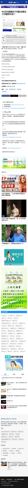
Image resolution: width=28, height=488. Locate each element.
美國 (20, 343)
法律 (17, 436)
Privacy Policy (3, 481)
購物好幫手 (5, 348)
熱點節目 (4, 91)
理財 (14, 439)
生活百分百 (13, 343)
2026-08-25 (4, 222)
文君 (4, 330)
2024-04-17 (4, 17)
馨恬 (10, 351)
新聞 (4, 436)
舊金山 (4, 346)
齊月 (23, 351)
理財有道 (22, 341)
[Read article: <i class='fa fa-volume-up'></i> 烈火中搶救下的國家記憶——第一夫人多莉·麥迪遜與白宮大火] (14, 208)
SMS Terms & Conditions (13, 481)
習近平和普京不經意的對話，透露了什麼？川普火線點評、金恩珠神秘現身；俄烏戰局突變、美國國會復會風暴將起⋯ (17, 465)
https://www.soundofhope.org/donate (11, 137)
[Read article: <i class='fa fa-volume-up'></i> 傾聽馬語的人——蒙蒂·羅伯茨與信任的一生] (14, 233)
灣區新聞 (19, 338)
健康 (14, 431)
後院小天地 (5, 328)
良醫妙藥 (12, 346)
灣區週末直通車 (6, 439)
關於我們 (2, 479)
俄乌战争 (19, 315)
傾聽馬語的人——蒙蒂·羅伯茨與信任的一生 (13, 243)
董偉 (19, 346)
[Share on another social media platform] (22, 96)
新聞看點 (19, 330)
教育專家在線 (12, 89)
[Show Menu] (1, 2)
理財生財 (5, 343)
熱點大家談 (5, 341)
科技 (4, 441)
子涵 (14, 323)
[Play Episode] (3, 40)
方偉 (4, 333)
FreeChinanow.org (20, 83)
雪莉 (4, 351)
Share (24, 43)
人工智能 (11, 315)
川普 (4, 325)
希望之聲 (19, 325)
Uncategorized (6, 431)
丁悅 (4, 315)
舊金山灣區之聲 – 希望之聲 (8, 485)
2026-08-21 (4, 245)
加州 (10, 318)
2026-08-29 (4, 197)
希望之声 (11, 325)
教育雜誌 (19, 89)
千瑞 (16, 318)
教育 (3, 191)
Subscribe (19, 43)
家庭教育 (22, 323)
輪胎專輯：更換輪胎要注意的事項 (16, 395)
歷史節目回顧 (9, 479)
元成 (4, 318)
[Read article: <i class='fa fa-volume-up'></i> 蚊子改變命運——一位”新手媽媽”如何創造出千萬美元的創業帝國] (14, 183)
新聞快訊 (11, 330)
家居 (20, 431)
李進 (12, 336)
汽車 (11, 436)
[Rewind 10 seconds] (7, 41)
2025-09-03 (10, 469)
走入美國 (13, 348)
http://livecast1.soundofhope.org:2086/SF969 (13, 108)
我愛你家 (13, 328)
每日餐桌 (5, 338)
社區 (21, 439)
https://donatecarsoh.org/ (14, 148)
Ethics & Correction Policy (5, 483)
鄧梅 (20, 348)
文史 (18, 434)
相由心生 (10, 400)
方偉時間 (11, 333)
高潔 (16, 351)
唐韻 (7, 89)
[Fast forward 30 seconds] (12, 41)
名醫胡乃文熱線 (6, 320)
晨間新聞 (5, 336)
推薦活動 (5, 434)
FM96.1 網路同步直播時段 (19, 479)
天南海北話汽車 (6, 323)
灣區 (12, 338)
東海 (18, 336)
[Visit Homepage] (13, 2)
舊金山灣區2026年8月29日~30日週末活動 (12, 377)
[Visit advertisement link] (14, 8)
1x (9, 40)
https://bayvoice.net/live (18, 104)
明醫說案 (20, 333)
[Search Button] (26, 2)
